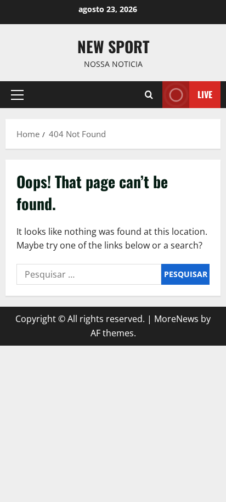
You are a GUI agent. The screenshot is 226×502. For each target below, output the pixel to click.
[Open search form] (149, 94)
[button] (17, 94)
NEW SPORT (113, 46)
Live (204, 94)
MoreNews (176, 319)
